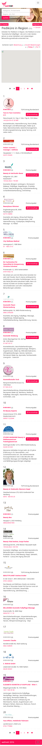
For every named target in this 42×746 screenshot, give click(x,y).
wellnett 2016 (8, 742)
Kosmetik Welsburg (10, 336)
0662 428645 (7, 646)
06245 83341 (7, 669)
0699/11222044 (8, 418)
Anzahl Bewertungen (32, 45)
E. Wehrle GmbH (9, 664)
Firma (30, 47)
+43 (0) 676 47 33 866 (10, 120)
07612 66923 (7, 581)
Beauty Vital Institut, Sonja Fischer (16, 541)
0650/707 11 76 (8, 613)
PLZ (37, 47)
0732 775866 (7, 726)
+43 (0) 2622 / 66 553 (10, 547)
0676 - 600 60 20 (9, 497)
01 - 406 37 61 (8, 246)
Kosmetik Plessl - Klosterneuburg (9, 306)
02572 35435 (7, 155)
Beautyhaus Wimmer (11, 206)
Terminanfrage (33, 114)
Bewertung (18, 45)
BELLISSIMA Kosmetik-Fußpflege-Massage (19, 608)
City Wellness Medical (11, 241)
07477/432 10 (8, 272)
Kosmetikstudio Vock (11, 379)
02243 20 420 (8, 447)
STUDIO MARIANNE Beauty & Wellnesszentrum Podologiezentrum (14, 439)
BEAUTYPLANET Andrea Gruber (14, 575)
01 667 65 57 (7, 343)
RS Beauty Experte (10, 411)
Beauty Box (7, 517)
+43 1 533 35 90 (8, 690)
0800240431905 (8, 523)
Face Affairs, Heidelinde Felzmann (15, 721)
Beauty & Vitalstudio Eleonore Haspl (16, 489)
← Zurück (37, 27)
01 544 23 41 (7, 387)
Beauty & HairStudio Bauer (13, 173)
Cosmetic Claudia (9, 640)
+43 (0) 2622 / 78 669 (10, 181)
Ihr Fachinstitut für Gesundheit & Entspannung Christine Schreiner (13, 264)
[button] (20, 64)
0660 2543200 (8, 312)
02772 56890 (7, 214)
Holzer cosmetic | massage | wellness (10, 149)
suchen (5, 18)
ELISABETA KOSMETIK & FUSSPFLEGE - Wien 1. (20, 685)
